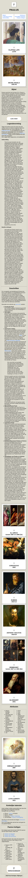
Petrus (10, 813)
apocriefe (18, 304)
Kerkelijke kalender (20, 16)
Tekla (20, 335)
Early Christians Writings (13, 340)
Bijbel (4, 15)
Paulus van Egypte (10, 833)
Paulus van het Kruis (10, 836)
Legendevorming (7, 16)
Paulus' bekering (15, 816)
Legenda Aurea (6, 130)
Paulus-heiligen (21, 17)
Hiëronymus (8, 350)
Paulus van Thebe (9, 835)
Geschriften (6, 17)
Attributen (22, 15)
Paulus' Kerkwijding (17, 817)
